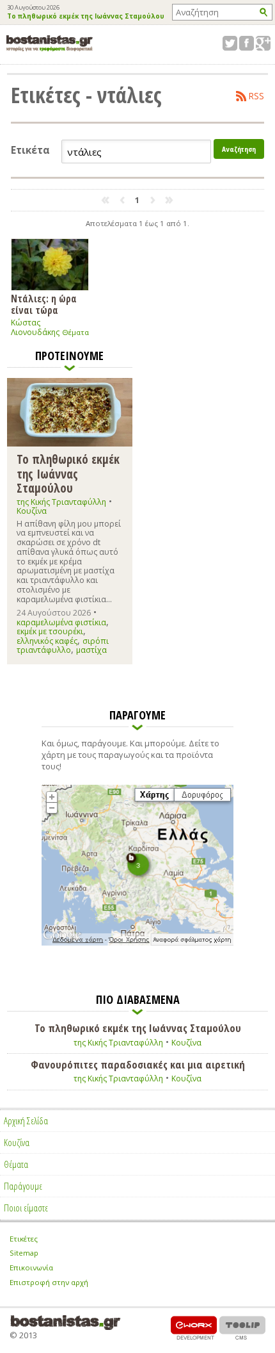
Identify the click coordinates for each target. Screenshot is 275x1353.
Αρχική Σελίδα (26, 1120)
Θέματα (75, 332)
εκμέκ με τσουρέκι (50, 631)
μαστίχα (91, 649)
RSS (256, 96)
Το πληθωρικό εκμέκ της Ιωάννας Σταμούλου (85, 16)
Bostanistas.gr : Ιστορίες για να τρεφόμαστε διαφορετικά (49, 43)
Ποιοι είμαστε (26, 1207)
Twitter (230, 43)
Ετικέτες (24, 1238)
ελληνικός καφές (47, 641)
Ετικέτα (30, 150)
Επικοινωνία (31, 1267)
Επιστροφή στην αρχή (49, 1282)
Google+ (263, 43)
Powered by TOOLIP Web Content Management (242, 1328)
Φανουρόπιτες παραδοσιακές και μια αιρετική (138, 1064)
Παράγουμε (23, 1185)
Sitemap (24, 1252)
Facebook (246, 43)
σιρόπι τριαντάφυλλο (63, 645)
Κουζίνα (32, 510)
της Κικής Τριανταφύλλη (61, 501)
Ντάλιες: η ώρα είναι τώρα (44, 304)
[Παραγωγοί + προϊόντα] (137, 943)
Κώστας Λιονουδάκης (35, 327)
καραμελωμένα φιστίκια (61, 622)
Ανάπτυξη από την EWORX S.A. (194, 1328)
